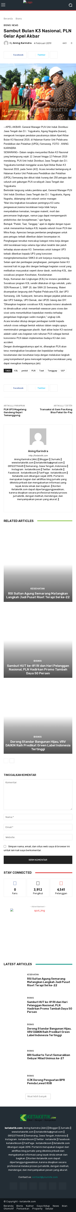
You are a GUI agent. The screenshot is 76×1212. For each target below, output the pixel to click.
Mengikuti (38, 881)
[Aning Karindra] (7, 43)
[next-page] (12, 760)
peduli (25, 370)
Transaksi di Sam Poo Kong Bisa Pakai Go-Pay (56, 411)
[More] (54, 55)
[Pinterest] (42, 1186)
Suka (15, 881)
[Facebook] (31, 505)
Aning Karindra (22, 43)
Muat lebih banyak (36, 1096)
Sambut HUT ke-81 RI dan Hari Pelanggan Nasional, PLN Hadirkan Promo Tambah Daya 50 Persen (38, 669)
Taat (41, 370)
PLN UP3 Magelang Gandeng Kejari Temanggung (15, 412)
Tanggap (52, 370)
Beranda (8, 18)
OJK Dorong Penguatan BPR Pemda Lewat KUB (46, 1081)
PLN (33, 370)
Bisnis (19, 18)
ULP (63, 370)
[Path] (44, 505)
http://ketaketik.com (38, 456)
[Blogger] (25, 505)
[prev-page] (6, 760)
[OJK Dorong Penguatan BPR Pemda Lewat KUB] (14, 1080)
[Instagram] (38, 505)
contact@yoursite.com (45, 1177)
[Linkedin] (33, 1186)
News (15, 25)
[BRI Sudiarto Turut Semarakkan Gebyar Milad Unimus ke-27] (14, 1055)
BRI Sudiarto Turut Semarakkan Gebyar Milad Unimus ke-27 (48, 1056)
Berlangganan (61, 881)
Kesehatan (37, 588)
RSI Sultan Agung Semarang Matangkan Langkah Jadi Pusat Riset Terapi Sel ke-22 (38, 595)
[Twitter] (51, 505)
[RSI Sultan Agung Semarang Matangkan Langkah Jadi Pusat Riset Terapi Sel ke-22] (38, 564)
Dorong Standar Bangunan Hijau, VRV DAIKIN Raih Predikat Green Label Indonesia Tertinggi (38, 745)
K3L (16, 370)
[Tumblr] (52, 1186)
